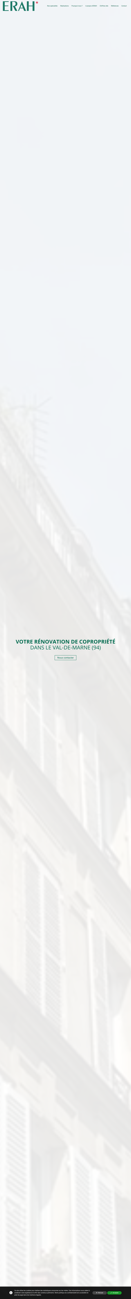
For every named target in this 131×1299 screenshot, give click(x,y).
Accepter (115, 1293)
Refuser (100, 1293)
